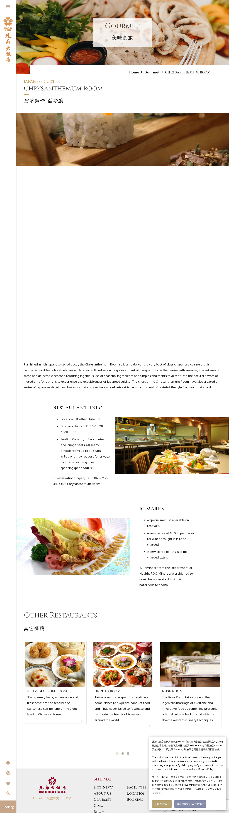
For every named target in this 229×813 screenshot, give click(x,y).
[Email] (8, 783)
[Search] (8, 793)
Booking (135, 799)
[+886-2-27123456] (167, 810)
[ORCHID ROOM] (122, 693)
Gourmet (103, 799)
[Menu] (8, 6)
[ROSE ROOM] (190, 693)
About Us (102, 793)
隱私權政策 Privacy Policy (190, 803)
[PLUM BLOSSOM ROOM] (55, 693)
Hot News (103, 787)
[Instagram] (8, 773)
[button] (117, 753)
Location (136, 793)
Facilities (137, 787)
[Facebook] (8, 763)
